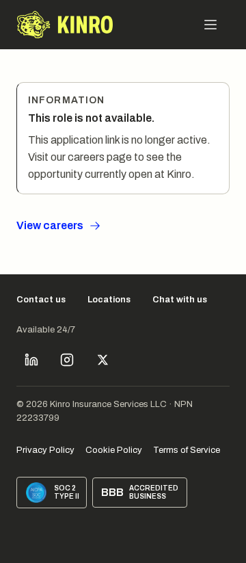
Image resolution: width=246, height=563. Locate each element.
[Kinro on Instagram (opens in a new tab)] (67, 360)
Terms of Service (186, 450)
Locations (109, 299)
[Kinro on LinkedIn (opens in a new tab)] (31, 360)
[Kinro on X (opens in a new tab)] (102, 360)
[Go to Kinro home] (64, 25)
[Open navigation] (210, 25)
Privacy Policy (45, 450)
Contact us (41, 299)
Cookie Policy (113, 450)
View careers (49, 225)
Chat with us (179, 299)
